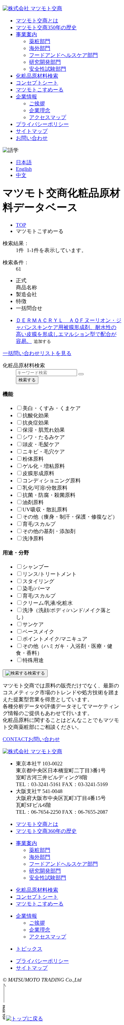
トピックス (29, 949)
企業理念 (39, 110)
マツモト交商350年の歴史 (46, 27)
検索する (27, 379)
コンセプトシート (37, 83)
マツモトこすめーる (39, 89)
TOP (21, 225)
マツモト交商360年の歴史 (46, 831)
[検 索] (81, 374)
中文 (21, 175)
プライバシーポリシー (42, 124)
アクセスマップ (47, 117)
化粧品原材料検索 (37, 76)
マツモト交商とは (37, 20)
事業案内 (26, 34)
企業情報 (26, 96)
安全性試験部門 (47, 69)
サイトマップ (32, 131)
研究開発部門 (45, 62)
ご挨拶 (37, 103)
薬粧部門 (39, 41)
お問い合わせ (32, 138)
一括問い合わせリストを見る (37, 353)
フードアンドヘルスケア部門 (63, 55)
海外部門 (39, 48)
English (24, 169)
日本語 (24, 162)
